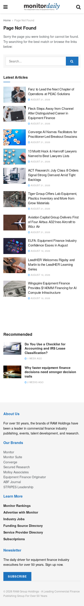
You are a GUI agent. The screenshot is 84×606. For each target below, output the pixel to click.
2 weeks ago (35, 382)
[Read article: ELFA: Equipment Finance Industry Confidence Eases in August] (14, 246)
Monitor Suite (12, 457)
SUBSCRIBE (17, 576)
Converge (10, 462)
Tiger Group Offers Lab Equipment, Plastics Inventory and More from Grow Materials (52, 198)
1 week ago (34, 358)
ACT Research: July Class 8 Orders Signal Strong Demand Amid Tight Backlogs (53, 175)
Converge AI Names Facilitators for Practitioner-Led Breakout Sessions (52, 134)
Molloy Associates (16, 472)
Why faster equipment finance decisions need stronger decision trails (50, 371)
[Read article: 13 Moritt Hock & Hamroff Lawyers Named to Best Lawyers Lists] (14, 157)
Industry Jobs (14, 519)
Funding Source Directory (23, 525)
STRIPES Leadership (18, 487)
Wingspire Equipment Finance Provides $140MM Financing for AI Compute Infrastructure (52, 288)
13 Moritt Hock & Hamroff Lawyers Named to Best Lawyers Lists (52, 153)
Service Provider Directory (23, 532)
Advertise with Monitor (20, 512)
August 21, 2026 (40, 99)
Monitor (8, 452)
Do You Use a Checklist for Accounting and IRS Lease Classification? (45, 348)
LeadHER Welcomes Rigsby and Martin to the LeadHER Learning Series (51, 264)
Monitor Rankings (17, 505)
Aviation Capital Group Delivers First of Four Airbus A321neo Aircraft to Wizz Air (53, 222)
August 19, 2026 (40, 250)
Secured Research (16, 467)
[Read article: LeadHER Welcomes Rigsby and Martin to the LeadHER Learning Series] (14, 265)
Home (7, 20)
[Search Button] (78, 6)
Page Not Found (24, 20)
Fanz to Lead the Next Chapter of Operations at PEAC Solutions (51, 91)
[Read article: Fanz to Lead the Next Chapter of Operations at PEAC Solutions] (14, 95)
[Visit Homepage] (42, 6)
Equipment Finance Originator (24, 477)
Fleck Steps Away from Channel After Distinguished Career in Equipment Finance (50, 113)
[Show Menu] (5, 6)
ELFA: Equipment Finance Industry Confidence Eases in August (52, 242)
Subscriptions (14, 539)
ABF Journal (12, 482)
